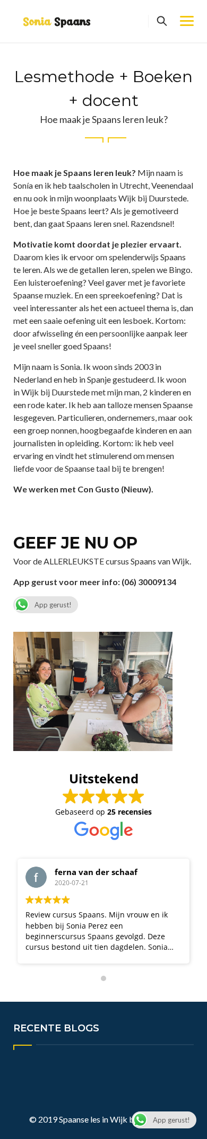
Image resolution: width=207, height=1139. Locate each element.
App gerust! (53, 605)
